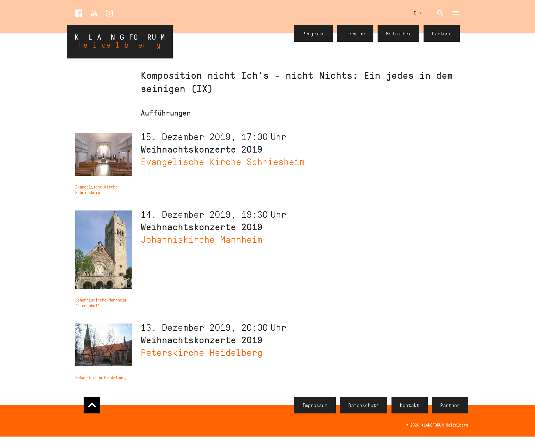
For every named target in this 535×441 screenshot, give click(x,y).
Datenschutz (363, 405)
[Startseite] (120, 41)
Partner (441, 33)
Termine (355, 33)
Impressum (314, 405)
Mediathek (398, 33)
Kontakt (409, 405)
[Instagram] (109, 13)
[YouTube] (94, 13)
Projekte (313, 33)
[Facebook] (78, 13)
